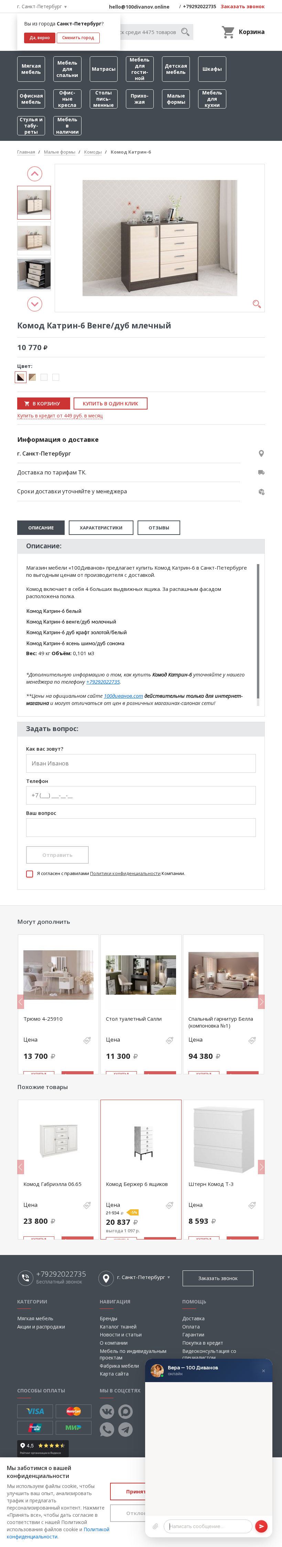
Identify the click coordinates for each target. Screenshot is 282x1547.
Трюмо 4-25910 (43, 1018)
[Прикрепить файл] (155, 1526)
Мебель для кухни (212, 98)
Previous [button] (34, 173)
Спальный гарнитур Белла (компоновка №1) (220, 1022)
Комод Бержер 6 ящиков (137, 1183)
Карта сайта (114, 1373)
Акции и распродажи (41, 1326)
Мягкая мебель (31, 69)
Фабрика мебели (119, 1366)
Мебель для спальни (67, 68)
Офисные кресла (67, 98)
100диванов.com (123, 695)
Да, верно (40, 38)
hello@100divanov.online (139, 6)
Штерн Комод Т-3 (211, 1183)
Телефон (37, 781)
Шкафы (212, 69)
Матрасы (104, 69)
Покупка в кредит (202, 1342)
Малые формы (176, 98)
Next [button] (34, 304)
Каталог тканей (118, 1326)
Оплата (191, 1326)
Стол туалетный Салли (134, 1018)
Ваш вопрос (41, 813)
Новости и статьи (121, 1334)
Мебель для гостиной (140, 68)
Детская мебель (176, 69)
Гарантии (193, 1334)
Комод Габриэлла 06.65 (52, 1183)
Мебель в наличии (67, 125)
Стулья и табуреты (31, 125)
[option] (34, 203)
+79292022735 (199, 6)
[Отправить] (261, 1526)
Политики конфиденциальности (125, 873)
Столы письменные (103, 98)
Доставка (193, 1318)
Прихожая (140, 98)
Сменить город (78, 38)
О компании (114, 1342)
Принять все (143, 1491)
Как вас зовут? (44, 749)
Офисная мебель (31, 98)
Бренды (108, 1318)
